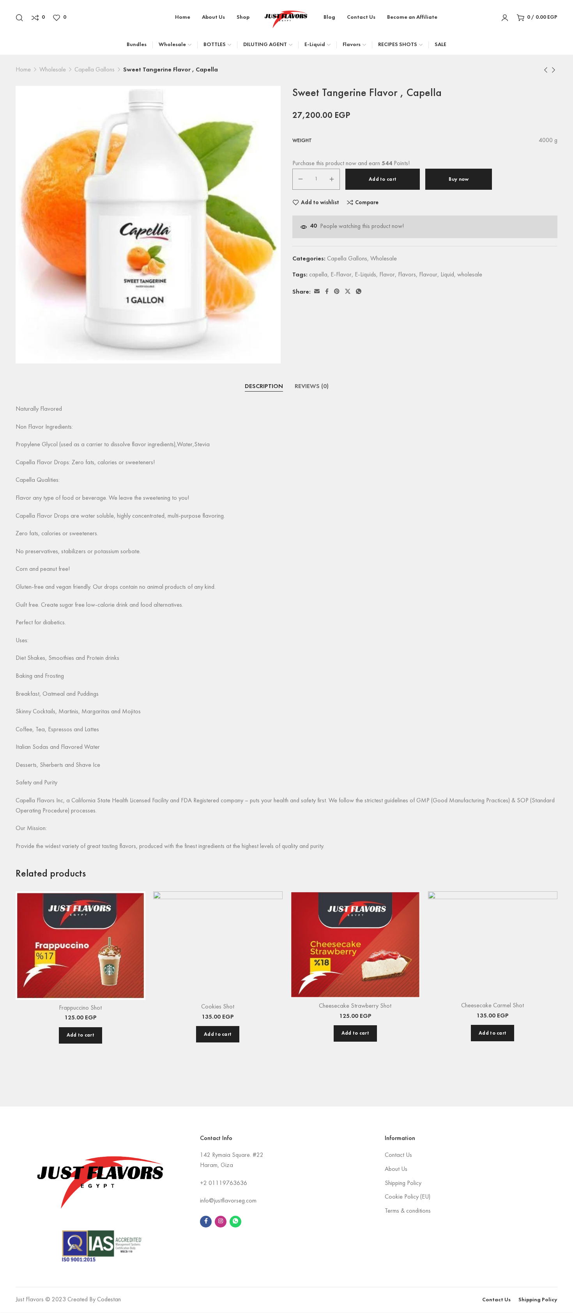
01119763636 (228, 1183)
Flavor (387, 275)
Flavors (407, 275)
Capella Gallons (94, 70)
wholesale (469, 275)
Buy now (459, 179)
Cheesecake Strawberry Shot (355, 1006)
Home (23, 70)
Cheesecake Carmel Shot (492, 1006)
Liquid (447, 275)
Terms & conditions (408, 1211)
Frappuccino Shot (80, 1008)
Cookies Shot (217, 1007)
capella (318, 275)
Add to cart (382, 179)
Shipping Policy (403, 1183)
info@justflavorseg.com (228, 1201)
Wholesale (52, 70)
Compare (366, 202)
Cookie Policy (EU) (407, 1197)
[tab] (264, 387)
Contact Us (398, 1156)
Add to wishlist (320, 202)
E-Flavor (341, 275)
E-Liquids (365, 275)
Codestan (109, 1300)
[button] (80, 1035)
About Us (396, 1169)
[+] (332, 179)
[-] (300, 179)
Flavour (428, 275)
